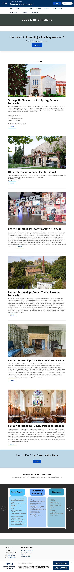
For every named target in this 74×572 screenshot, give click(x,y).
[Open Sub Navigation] (21, 8)
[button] (71, 562)
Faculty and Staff (58, 8)
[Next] (69, 508)
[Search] (70, 3)
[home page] (4, 3)
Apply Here (37, 45)
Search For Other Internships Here (37, 455)
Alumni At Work (29, 8)
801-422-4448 (11, 555)
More (37, 461)
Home (11, 8)
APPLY (12, 126)
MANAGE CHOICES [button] (61, 563)
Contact (38, 8)
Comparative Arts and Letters (22, 4)
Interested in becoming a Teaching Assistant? (37, 37)
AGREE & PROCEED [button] (61, 568)
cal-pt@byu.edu (11, 557)
